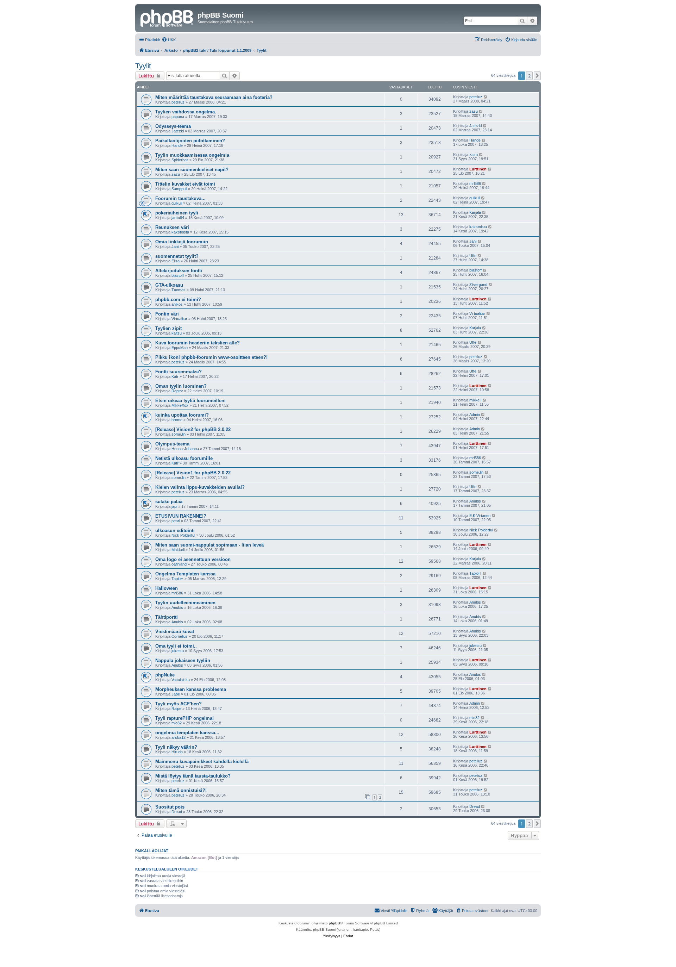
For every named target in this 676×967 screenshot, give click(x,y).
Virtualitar (179, 319)
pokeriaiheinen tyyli (176, 213)
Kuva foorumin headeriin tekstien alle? (197, 342)
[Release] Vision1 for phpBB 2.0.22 (193, 472)
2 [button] (529, 76)
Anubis (475, 501)
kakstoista (180, 232)
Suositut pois (169, 807)
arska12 (178, 737)
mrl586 (475, 183)
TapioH (177, 578)
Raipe (176, 708)
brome (176, 420)
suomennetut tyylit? (177, 256)
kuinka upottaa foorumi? (182, 415)
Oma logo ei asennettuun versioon (193, 559)
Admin (474, 414)
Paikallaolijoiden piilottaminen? (190, 140)
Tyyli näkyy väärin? (176, 747)
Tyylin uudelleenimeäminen (185, 602)
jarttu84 (177, 218)
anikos (177, 304)
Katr (175, 376)
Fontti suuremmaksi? (178, 371)
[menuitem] (169, 40)
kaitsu (176, 333)
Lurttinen (478, 169)
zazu (473, 111)
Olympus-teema (172, 444)
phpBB (334, 923)
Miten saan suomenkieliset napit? (192, 169)
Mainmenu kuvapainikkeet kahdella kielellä (202, 761)
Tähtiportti (166, 617)
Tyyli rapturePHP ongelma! (184, 718)
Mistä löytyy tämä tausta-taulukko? (193, 776)
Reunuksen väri (172, 227)
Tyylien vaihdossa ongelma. (185, 111)
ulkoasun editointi (175, 530)
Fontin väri (167, 314)
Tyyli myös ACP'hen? (178, 703)
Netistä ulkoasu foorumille (184, 458)
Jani (175, 246)
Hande (177, 145)
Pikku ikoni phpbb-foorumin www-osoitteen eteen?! (211, 357)
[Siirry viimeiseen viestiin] (485, 97)
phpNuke (165, 675)
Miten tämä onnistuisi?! (181, 790)
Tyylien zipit (168, 328)
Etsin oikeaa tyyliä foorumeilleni (190, 400)
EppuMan (179, 347)
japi (174, 506)
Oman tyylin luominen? (181, 386)
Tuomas (178, 290)
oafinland (179, 564)
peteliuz (177, 102)
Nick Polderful (183, 535)
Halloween (166, 588)
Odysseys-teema (173, 126)
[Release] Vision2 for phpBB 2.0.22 (193, 429)
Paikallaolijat (151, 851)
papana (177, 116)
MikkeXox (179, 405)
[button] (537, 75)
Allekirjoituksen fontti (178, 270)
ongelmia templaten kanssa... (187, 732)
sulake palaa (168, 501)
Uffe (472, 256)
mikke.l (475, 400)
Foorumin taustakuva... (180, 198)
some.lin (178, 434)
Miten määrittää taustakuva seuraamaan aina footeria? (214, 97)
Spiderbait (179, 160)
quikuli (176, 203)
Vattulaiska (180, 680)
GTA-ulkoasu (169, 285)
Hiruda (177, 752)
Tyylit (143, 66)
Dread (176, 812)
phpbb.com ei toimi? (178, 299)
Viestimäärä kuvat (174, 631)
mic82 (176, 723)
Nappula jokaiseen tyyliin (182, 660)
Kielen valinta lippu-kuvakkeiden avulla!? (200, 487)
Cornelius (179, 636)
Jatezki (177, 131)
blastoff (177, 275)
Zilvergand (478, 284)
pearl (175, 521)
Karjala (475, 212)
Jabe (175, 694)
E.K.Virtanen (479, 515)
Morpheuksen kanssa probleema (190, 689)
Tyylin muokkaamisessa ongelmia (192, 155)
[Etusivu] (167, 17)
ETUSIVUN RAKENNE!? (180, 516)
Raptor (177, 391)
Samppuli (179, 189)
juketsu (177, 651)
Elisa (175, 261)
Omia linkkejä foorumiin (181, 241)
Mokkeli (177, 550)
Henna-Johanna (185, 449)
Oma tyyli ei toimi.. (176, 646)
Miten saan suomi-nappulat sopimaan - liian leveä (209, 545)
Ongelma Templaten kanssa (185, 573)
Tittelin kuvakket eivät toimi (185, 184)
